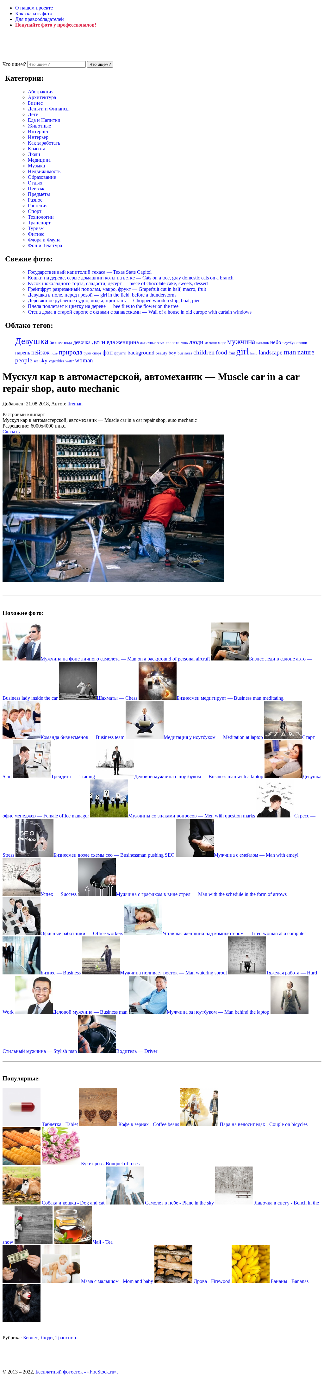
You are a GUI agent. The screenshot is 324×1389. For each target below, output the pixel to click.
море (222, 343)
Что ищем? (14, 64)
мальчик (211, 343)
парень (22, 353)
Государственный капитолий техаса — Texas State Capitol (90, 272)
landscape (270, 352)
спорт (96, 353)
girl (242, 351)
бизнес (56, 342)
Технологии (41, 217)
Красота (36, 148)
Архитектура (42, 97)
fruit (231, 353)
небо (275, 342)
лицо (184, 343)
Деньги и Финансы (49, 108)
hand (254, 353)
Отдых (35, 182)
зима (160, 343)
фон (108, 352)
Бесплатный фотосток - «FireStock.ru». (76, 1371)
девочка (81, 342)
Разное (35, 200)
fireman (75, 403)
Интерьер (38, 137)
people (23, 360)
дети (98, 342)
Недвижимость (44, 171)
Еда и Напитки (44, 120)
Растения (37, 205)
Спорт (34, 211)
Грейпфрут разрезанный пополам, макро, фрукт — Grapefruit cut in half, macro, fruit (117, 289)
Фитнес (36, 234)
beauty (161, 353)
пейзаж (40, 352)
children (204, 352)
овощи (301, 343)
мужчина (241, 342)
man (290, 352)
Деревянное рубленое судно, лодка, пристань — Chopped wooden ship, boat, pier (114, 300)
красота (172, 342)
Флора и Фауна (44, 239)
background (141, 352)
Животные (39, 125)
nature (305, 352)
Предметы (39, 194)
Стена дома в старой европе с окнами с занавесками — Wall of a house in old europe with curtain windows (140, 312)
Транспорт (39, 222)
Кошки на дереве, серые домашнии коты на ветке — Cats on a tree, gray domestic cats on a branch (131, 277)
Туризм (36, 228)
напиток (262, 343)
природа (70, 352)
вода (68, 343)
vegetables (56, 361)
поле (54, 353)
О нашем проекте (34, 7)
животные (148, 343)
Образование (42, 177)
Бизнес (35, 103)
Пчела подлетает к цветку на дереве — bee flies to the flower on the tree (103, 306)
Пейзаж (36, 188)
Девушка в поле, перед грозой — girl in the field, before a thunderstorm (102, 294)
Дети (33, 114)
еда (111, 342)
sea (36, 361)
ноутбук (289, 343)
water (69, 361)
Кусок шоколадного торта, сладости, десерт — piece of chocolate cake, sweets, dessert (118, 283)
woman (84, 360)
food (221, 352)
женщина (127, 342)
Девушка (31, 341)
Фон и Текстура (45, 245)
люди (196, 341)
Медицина (39, 160)
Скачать (11, 431)
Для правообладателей (39, 19)
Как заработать (44, 143)
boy (172, 352)
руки (87, 353)
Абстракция (40, 91)
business (185, 353)
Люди (34, 154)
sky (43, 361)
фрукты (120, 353)
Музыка (36, 165)
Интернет (38, 131)
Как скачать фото (33, 13)
